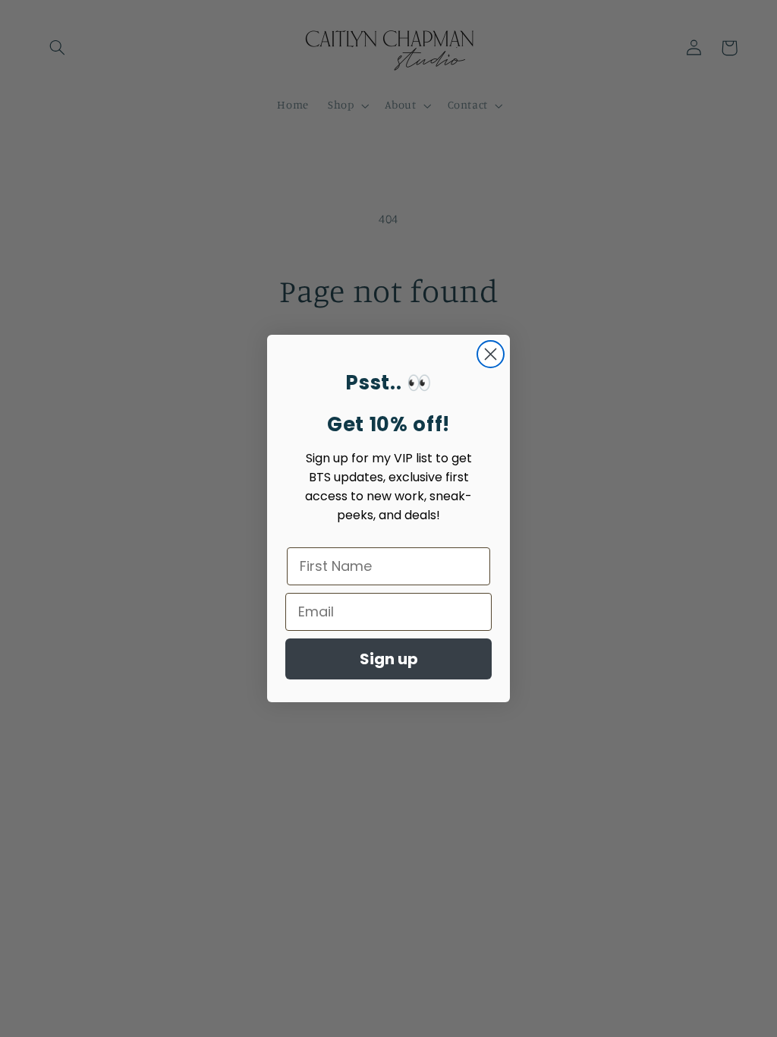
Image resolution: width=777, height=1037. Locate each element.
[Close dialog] (490, 354)
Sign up (389, 659)
